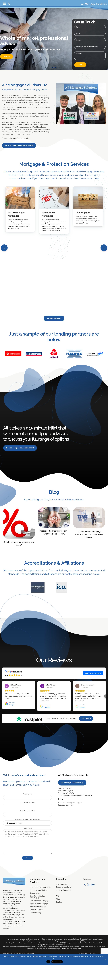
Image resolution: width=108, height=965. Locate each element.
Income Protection (63, 890)
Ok (48, 962)
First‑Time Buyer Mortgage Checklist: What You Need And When (89, 534)
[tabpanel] (54, 354)
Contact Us (6, 54)
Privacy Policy (83, 953)
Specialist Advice (36, 910)
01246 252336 (68, 791)
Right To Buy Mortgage (39, 904)
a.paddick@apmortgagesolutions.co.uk (77, 795)
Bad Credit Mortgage (38, 907)
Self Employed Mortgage (39, 901)
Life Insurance (61, 884)
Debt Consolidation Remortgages (37, 897)
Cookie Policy (93, 953)
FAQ (58, 896)
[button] (4, 247)
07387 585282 (69, 793)
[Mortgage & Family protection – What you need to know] (54, 527)
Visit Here (86, 718)
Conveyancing (35, 913)
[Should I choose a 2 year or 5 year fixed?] (19, 538)
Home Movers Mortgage (39, 890)
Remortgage (35, 893)
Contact (59, 902)
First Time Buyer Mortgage (40, 887)
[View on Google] (7, 686)
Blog (58, 899)
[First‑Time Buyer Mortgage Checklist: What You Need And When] (89, 528)
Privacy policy (57, 962)
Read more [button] (44, 701)
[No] (105, 959)
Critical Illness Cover (64, 887)
